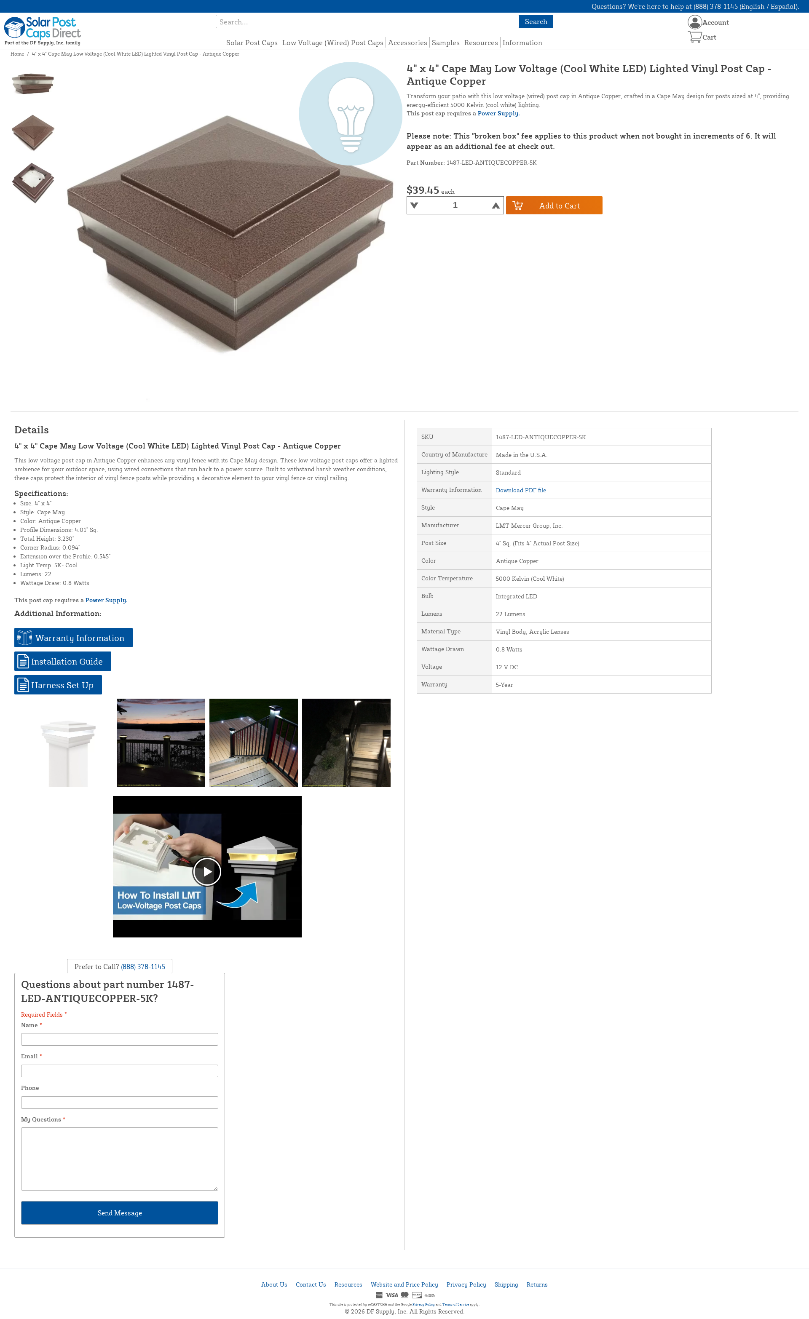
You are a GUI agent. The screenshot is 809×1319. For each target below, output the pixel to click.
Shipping (506, 1284)
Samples (446, 42)
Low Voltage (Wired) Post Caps (332, 42)
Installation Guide (67, 661)
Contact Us (311, 1284)
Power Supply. (499, 113)
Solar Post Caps (252, 42)
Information (522, 42)
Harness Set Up (62, 684)
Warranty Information (79, 637)
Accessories (407, 42)
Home (17, 54)
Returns (537, 1284)
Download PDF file (521, 490)
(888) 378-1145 (142, 966)
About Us (274, 1284)
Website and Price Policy (404, 1284)
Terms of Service (455, 1304)
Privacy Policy (466, 1284)
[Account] (695, 22)
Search (536, 21)
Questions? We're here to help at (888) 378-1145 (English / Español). (695, 6)
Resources (481, 42)
